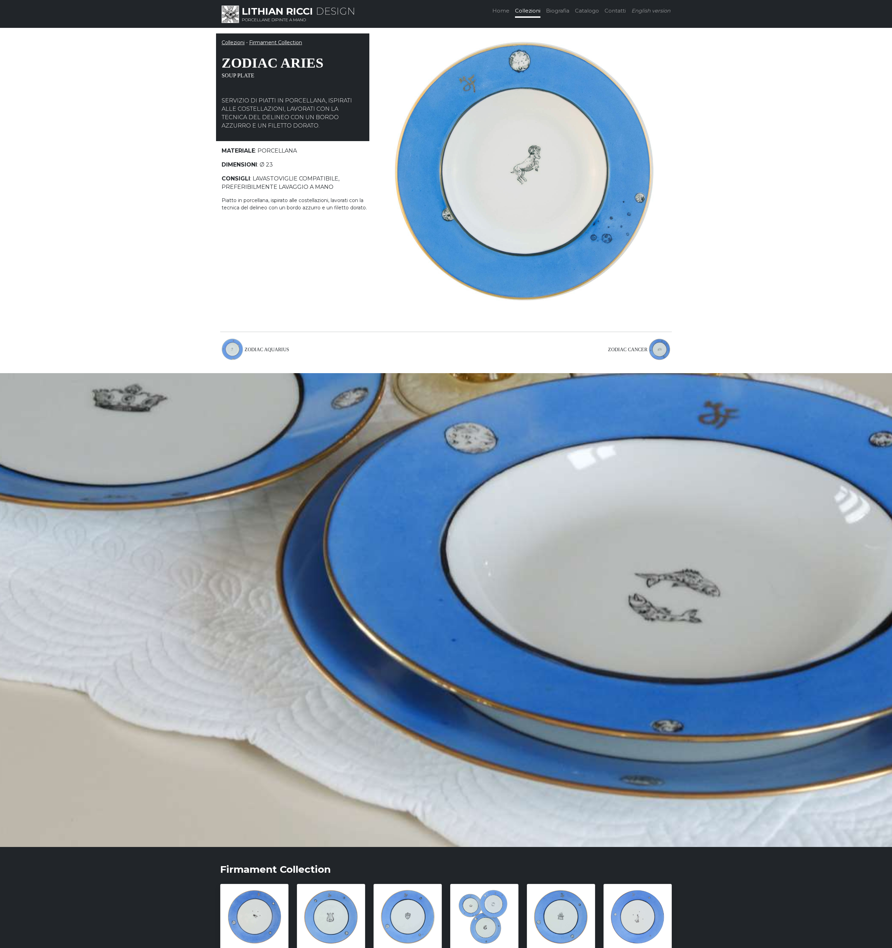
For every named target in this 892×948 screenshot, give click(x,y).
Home (500, 10)
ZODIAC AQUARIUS (267, 349)
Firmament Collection (275, 42)
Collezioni (527, 10)
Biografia (557, 10)
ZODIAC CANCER (627, 349)
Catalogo (587, 10)
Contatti (615, 10)
